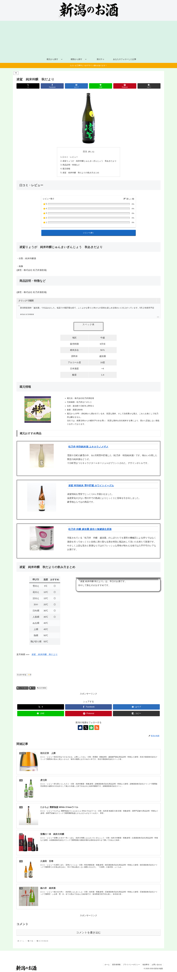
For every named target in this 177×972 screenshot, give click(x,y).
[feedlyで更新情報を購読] (91, 727)
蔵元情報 (66, 169)
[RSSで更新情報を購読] (96, 727)
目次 (85, 151)
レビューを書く (88, 233)
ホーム (107, 965)
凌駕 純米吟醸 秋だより (45, 654)
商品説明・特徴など (71, 165)
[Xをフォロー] (85, 727)
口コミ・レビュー (70, 157)
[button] (149, 86)
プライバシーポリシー (131, 965)
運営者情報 (116, 965)
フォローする (24, 675)
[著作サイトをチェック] (80, 727)
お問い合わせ (157, 965)
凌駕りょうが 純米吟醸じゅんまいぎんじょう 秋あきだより (89, 161)
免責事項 (145, 965)
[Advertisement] (88, 37)
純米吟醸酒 (42, 688)
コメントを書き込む (88, 932)
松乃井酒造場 (23, 688)
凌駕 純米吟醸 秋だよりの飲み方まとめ (80, 172)
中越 (33, 688)
